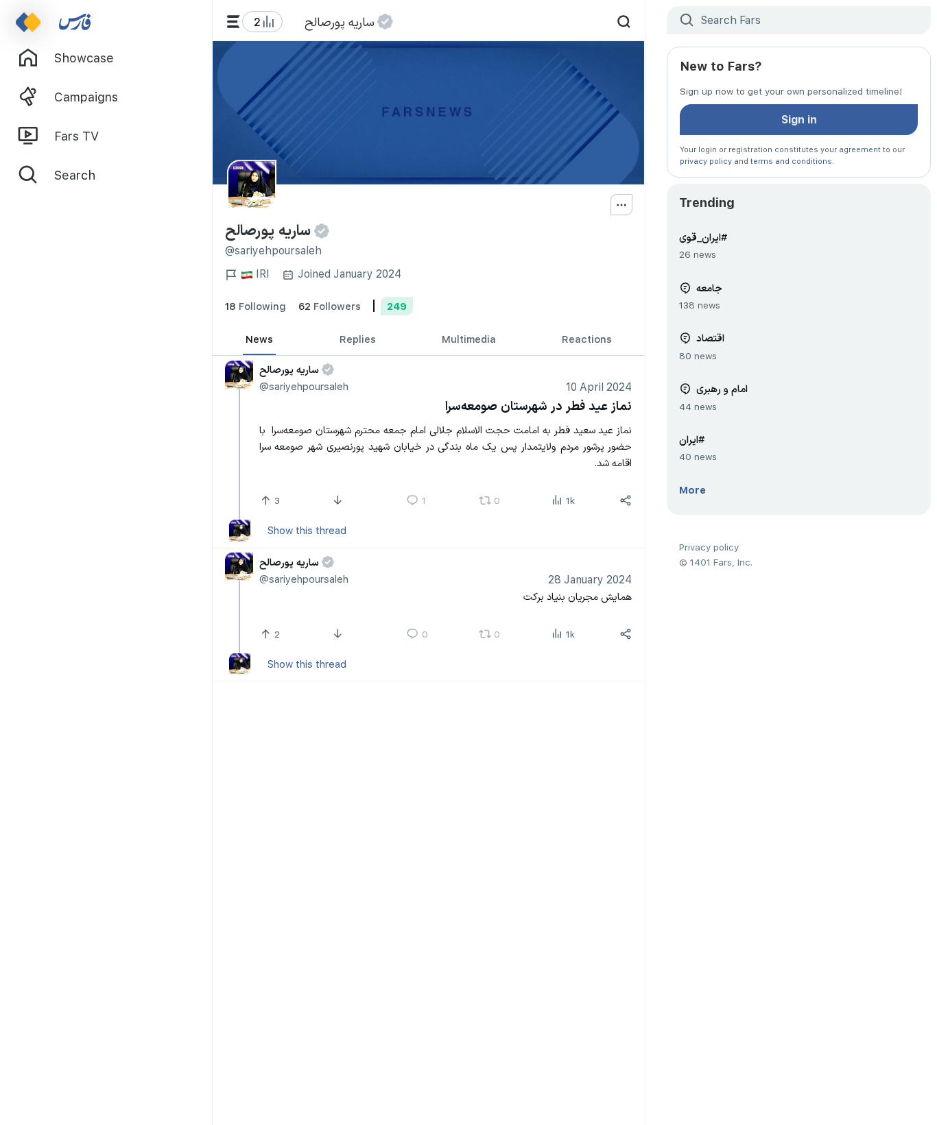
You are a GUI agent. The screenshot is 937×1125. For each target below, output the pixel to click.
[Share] (626, 501)
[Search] (623, 21)
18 (255, 306)
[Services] (233, 21)
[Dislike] (339, 501)
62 (329, 306)
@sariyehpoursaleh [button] (303, 387)
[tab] (259, 339)
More (692, 489)
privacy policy (706, 161)
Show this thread (307, 530)
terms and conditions (791, 161)
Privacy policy (709, 546)
